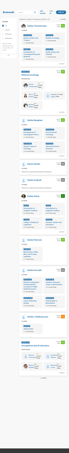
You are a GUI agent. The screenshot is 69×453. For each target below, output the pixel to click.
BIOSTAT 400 (49, 298)
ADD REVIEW (42, 12)
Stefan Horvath (34, 270)
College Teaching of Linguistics (31, 223)
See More (61, 63)
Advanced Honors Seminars (52, 147)
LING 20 (26, 205)
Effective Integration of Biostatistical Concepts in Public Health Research (31, 285)
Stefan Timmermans (37, 26)
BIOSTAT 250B (28, 298)
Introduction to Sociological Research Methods (32, 54)
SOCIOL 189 (49, 143)
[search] (25, 12)
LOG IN (51, 12)
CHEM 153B (27, 249)
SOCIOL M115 (50, 129)
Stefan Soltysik (34, 180)
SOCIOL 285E (27, 143)
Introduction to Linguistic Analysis (30, 209)
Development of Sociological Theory (31, 133)
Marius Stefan (33, 164)
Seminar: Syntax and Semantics (54, 223)
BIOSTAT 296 (49, 279)
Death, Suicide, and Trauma (31, 39)
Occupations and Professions (35, 345)
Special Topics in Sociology (30, 147)
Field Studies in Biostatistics (51, 302)
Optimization (28, 329)
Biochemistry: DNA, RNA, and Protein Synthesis (31, 254)
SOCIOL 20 (27, 49)
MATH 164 (27, 326)
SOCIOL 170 (49, 35)
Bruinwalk (8, 12)
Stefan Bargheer (35, 120)
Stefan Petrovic (34, 240)
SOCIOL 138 (49, 49)
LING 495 (26, 219)
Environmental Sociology (51, 133)
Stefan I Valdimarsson (37, 317)
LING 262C (49, 219)
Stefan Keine (33, 196)
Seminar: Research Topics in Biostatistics (54, 283)
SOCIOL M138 (27, 35)
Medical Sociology (52, 38)
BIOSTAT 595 (27, 279)
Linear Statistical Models (30, 302)
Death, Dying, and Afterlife (52, 53)
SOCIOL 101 (27, 129)
